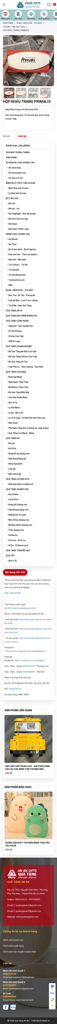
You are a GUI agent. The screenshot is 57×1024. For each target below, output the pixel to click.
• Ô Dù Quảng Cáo (15, 530)
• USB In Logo (13, 341)
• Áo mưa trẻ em (15, 178)
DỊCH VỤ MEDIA (44, 19)
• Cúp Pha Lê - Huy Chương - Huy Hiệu (25, 367)
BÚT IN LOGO (12, 198)
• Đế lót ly (11, 448)
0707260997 (9, 985)
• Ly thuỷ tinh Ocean (16, 193)
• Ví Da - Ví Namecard (17, 545)
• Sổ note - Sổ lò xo (16, 540)
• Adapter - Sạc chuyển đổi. (20, 326)
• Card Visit (12, 499)
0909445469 (9, 996)
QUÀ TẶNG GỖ (13, 438)
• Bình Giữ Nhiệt (14, 377)
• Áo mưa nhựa (14, 168)
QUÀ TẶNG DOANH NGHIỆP (19, 346)
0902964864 (29, 672)
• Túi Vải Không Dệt (16, 275)
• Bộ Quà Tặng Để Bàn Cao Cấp (21, 351)
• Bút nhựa (12, 224)
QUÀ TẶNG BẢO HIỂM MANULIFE (21, 316)
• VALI (10, 285)
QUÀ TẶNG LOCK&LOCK (17, 479)
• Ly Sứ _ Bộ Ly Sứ (15, 413)
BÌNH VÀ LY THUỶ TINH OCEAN (20, 183)
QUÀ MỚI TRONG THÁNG (18, 152)
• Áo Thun (12, 244)
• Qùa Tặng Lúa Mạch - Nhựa (20, 433)
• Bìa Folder (13, 494)
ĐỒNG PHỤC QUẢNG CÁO (18, 234)
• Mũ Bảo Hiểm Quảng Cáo (19, 525)
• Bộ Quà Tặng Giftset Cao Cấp (22, 356)
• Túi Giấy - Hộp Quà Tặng (19, 305)
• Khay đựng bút (14, 464)
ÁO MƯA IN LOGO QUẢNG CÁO (20, 162)
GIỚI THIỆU (18, 19)
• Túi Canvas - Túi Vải (17, 265)
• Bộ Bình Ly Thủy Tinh (17, 387)
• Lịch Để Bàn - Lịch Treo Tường (22, 300)
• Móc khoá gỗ (14, 474)
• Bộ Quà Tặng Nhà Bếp (18, 392)
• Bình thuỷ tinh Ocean (17, 188)
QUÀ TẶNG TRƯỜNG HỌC (18, 550)
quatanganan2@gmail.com (28, 911)
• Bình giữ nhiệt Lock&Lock (20, 484)
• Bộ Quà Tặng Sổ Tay (17, 361)
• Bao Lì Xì (12, 561)
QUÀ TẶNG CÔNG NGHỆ (17, 321)
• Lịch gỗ (11, 469)
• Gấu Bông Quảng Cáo (18, 510)
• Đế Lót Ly (12, 402)
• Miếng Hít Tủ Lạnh (16, 515)
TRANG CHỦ (5, 19)
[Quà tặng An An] (29, 4)
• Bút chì (11, 203)
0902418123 (9, 974)
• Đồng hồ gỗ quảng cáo (18, 453)
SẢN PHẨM (31, 19)
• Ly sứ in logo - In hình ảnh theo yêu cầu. (26, 418)
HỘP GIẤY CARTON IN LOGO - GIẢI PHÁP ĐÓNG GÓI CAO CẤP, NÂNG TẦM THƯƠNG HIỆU (27, 767)
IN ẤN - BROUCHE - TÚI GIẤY (19, 290)
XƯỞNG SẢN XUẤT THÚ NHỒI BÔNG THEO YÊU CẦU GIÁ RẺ (27, 844)
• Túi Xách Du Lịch (16, 280)
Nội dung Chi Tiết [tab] (15, 572)
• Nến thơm (12, 423)
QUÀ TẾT (10, 555)
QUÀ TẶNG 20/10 (14, 310)
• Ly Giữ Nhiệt (13, 407)
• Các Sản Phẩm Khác (17, 397)
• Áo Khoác (12, 239)
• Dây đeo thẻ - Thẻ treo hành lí (22, 254)
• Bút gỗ (11, 443)
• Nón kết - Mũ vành (16, 259)
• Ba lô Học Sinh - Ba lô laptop (21, 249)
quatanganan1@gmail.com (28, 905)
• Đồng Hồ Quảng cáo (17, 504)
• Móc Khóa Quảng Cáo (18, 520)
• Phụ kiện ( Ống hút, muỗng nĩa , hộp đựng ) (28, 428)
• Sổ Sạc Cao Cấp (15, 336)
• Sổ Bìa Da (12, 535)
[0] (52, 5)
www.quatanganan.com (27, 917)
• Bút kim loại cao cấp (17, 219)
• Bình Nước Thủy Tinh (17, 382)
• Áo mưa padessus (16, 173)
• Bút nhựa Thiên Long (17, 229)
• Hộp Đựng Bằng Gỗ (16, 458)
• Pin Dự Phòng (14, 331)
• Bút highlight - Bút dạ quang (21, 213)
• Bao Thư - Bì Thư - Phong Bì (21, 295)
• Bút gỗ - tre (13, 208)
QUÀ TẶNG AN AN (12, 593)
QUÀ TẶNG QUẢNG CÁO (17, 489)
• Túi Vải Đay (13, 270)
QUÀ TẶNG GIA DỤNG (16, 372)
